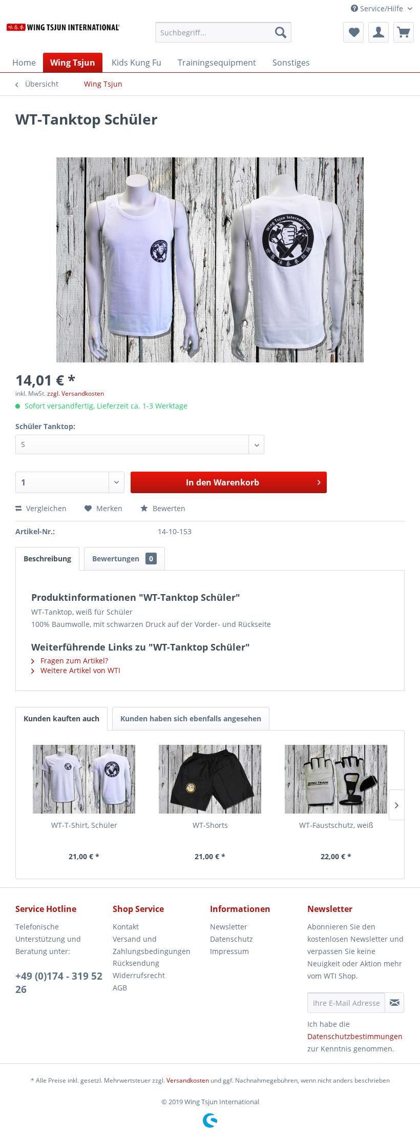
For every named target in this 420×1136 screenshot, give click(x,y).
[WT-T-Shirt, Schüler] (84, 779)
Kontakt (126, 926)
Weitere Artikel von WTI (79, 670)
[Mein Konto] (378, 32)
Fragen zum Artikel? (73, 660)
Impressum (229, 951)
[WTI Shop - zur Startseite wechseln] (63, 35)
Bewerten (168, 508)
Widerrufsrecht (139, 975)
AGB (120, 987)
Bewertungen (122, 558)
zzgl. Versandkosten (75, 393)
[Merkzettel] (353, 32)
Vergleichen (45, 508)
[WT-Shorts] (210, 779)
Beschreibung (47, 558)
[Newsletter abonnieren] (394, 1002)
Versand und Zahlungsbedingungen (152, 945)
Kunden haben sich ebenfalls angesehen (190, 718)
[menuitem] (223, 37)
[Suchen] (280, 32)
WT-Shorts (210, 825)
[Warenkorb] (403, 32)
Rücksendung (136, 963)
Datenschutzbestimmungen (355, 1036)
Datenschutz (231, 939)
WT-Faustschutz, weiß (336, 825)
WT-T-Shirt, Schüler (84, 825)
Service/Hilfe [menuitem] (381, 8)
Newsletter (228, 926)
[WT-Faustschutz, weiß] (336, 779)
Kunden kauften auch (61, 718)
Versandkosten (187, 1080)
